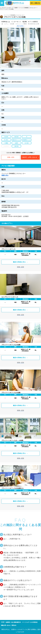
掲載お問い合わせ (6, 625)
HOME (3, 622)
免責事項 (8, 622)
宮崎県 (16, 7)
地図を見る (4, 175)
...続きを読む (20, 26)
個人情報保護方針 (16, 622)
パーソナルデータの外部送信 (29, 622)
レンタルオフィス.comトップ (6, 7)
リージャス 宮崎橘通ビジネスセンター (27, 7)
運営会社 (14, 625)
